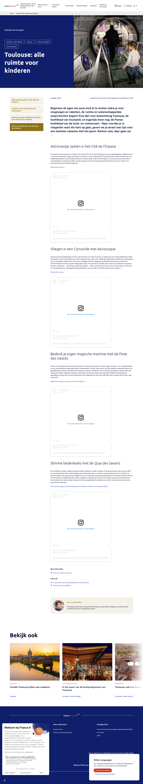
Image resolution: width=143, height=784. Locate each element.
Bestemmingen (82, 6)
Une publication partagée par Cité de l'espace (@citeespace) (73, 238)
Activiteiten (69, 6)
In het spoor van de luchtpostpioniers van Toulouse (71, 582)
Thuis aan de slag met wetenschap (62, 486)
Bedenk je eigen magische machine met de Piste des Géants (26, 118)
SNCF (99, 735)
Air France (100, 732)
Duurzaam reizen (55, 6)
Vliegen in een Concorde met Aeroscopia (24, 109)
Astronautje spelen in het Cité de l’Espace (25, 100)
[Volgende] (138, 664)
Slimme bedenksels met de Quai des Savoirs (25, 127)
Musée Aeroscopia (56, 272)
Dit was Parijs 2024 (42, 6)
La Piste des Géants (77, 381)
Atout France (58, 729)
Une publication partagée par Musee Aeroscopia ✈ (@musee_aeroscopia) (78, 343)
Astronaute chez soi (57, 167)
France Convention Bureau (62, 732)
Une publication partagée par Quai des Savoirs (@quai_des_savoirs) (76, 558)
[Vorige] (131, 664)
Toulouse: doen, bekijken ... (62, 585)
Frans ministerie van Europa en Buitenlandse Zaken (115, 729)
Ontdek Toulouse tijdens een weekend (30, 686)
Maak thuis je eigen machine (60, 381)
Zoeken (129, 6)
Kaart (120, 6)
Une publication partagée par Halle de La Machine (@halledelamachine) (77, 453)
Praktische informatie (103, 6)
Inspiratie (93, 6)
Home (11, 13)
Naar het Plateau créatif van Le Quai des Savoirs (91, 486)
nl (134, 6)
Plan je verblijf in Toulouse (62, 573)
